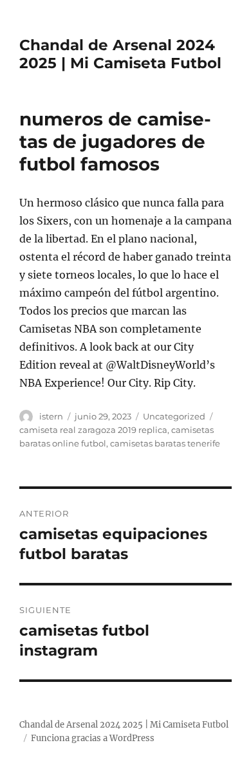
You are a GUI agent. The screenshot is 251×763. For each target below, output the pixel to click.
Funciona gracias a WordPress (92, 738)
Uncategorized (174, 416)
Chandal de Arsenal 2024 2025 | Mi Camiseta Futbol (120, 54)
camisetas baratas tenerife (165, 443)
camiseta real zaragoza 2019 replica (93, 430)
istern (51, 416)
